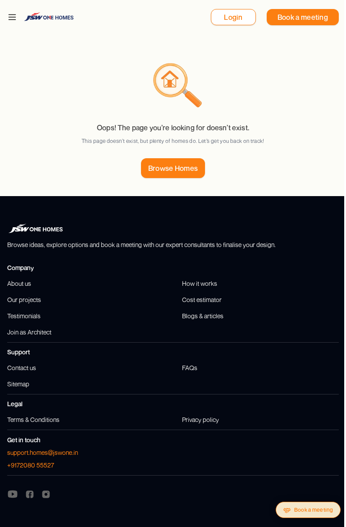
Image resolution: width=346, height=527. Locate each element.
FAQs (189, 367)
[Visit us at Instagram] (45, 493)
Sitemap (18, 384)
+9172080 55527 (30, 465)
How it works (199, 283)
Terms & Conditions (33, 419)
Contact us (21, 367)
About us (19, 283)
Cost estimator (202, 299)
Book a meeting (313, 509)
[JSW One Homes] (49, 16)
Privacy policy (200, 419)
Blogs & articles (202, 316)
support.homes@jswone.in (42, 452)
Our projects (24, 299)
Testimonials (24, 316)
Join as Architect (29, 332)
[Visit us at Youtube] (12, 494)
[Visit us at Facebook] (29, 493)
